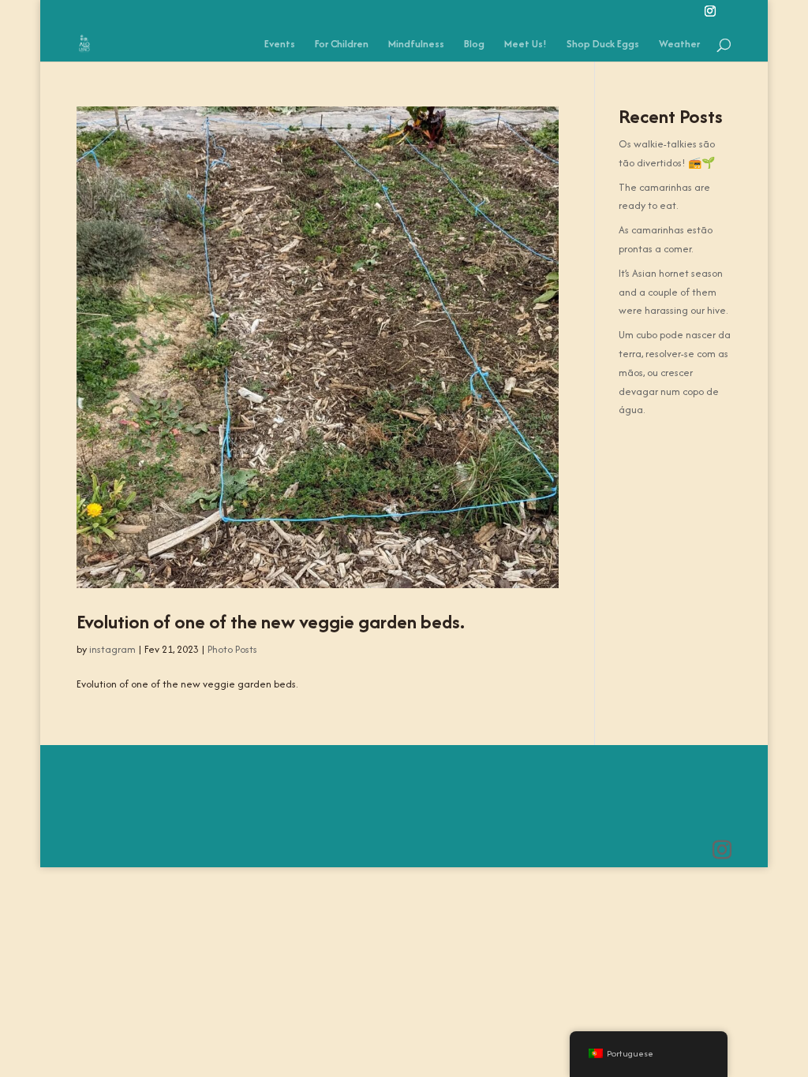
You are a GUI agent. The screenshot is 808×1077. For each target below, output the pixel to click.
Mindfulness (416, 45)
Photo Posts (232, 649)
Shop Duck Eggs (603, 45)
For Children (341, 45)
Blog (474, 45)
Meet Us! (525, 45)
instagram (112, 649)
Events (279, 45)
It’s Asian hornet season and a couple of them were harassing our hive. (673, 292)
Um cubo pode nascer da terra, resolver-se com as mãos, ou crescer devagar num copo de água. (675, 372)
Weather (679, 45)
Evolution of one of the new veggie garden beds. (271, 621)
